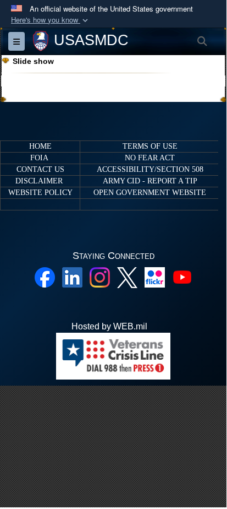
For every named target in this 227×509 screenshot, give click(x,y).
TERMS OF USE (150, 146)
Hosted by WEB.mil (109, 326)
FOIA (39, 158)
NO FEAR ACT (150, 158)
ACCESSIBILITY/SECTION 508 (150, 169)
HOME (40, 146)
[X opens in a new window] (127, 276)
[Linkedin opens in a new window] (72, 276)
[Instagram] (100, 276)
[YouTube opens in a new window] (182, 276)
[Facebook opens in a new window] (45, 276)
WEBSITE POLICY (40, 192)
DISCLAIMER (39, 181)
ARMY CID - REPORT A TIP (150, 181)
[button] (50, 20)
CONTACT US (40, 169)
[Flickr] (155, 276)
